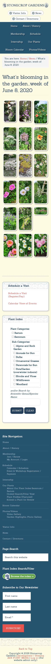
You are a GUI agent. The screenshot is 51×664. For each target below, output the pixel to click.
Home (6, 442)
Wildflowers (22, 380)
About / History (11, 448)
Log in (34, 657)
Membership (9, 454)
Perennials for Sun (26, 365)
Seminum (19, 336)
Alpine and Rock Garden (24, 347)
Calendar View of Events (22, 303)
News (5, 533)
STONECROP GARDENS (25, 5)
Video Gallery (14, 514)
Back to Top (25, 648)
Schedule (7, 465)
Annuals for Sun (25, 353)
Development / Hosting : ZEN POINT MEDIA (26, 656)
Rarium (18, 333)
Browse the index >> (22, 576)
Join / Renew (13, 456)
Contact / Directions (13, 538)
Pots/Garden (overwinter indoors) (25, 371)
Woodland (21, 384)
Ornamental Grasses (27, 361)
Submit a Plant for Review (20, 499)
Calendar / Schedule (17, 468)
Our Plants (8, 485)
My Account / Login (17, 459)
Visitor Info (8, 527)
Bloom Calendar (11, 505)
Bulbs (18, 357)
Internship (8, 479)
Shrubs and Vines (25, 376)
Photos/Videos (10, 511)
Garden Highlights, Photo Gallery (24, 517)
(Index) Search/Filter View (21, 494)
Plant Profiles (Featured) (19, 497)
